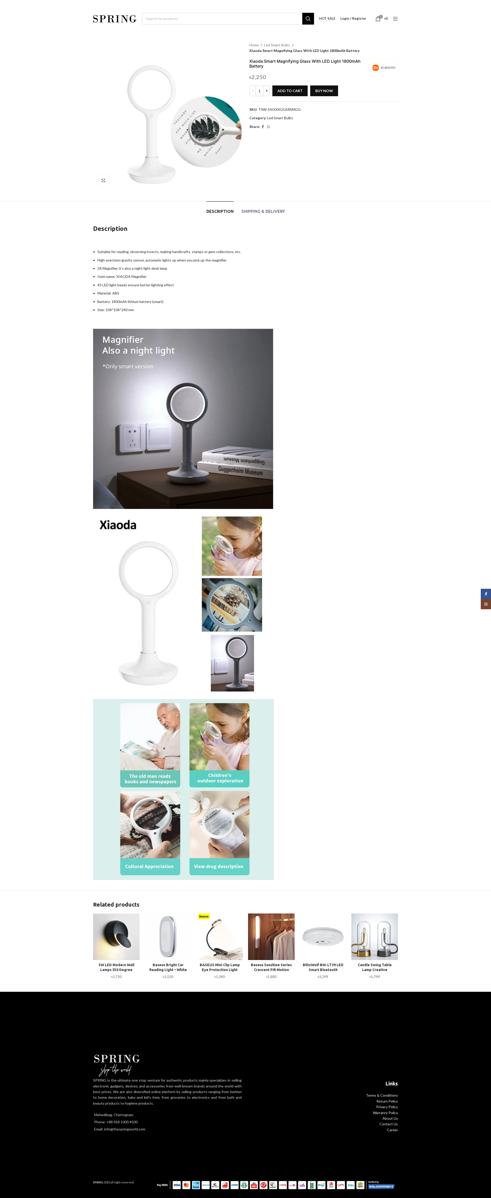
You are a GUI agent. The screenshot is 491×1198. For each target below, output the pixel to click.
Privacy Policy (387, 1107)
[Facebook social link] (262, 126)
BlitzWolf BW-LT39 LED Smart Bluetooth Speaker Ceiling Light (323, 970)
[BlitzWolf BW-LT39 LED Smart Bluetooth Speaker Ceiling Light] (323, 936)
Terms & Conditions (382, 1095)
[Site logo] (115, 18)
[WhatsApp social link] (268, 126)
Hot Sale (327, 18)
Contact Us (389, 1124)
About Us (390, 1118)
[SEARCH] (308, 19)
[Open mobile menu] (395, 19)
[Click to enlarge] (103, 180)
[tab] (220, 209)
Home (254, 45)
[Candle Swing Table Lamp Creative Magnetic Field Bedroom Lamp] (374, 936)
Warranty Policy (385, 1112)
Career (392, 1130)
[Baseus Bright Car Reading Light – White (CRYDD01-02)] (168, 936)
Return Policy (387, 1101)
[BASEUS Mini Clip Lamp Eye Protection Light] (219, 936)
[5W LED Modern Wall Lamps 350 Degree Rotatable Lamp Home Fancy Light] (116, 936)
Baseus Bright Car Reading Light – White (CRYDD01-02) (168, 970)
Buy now (324, 91)
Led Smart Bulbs (277, 45)
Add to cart (290, 91)
